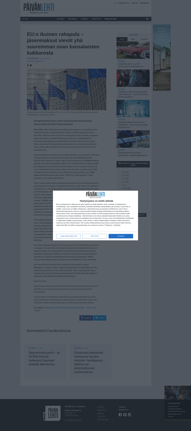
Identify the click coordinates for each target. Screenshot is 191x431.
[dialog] (95, 215)
